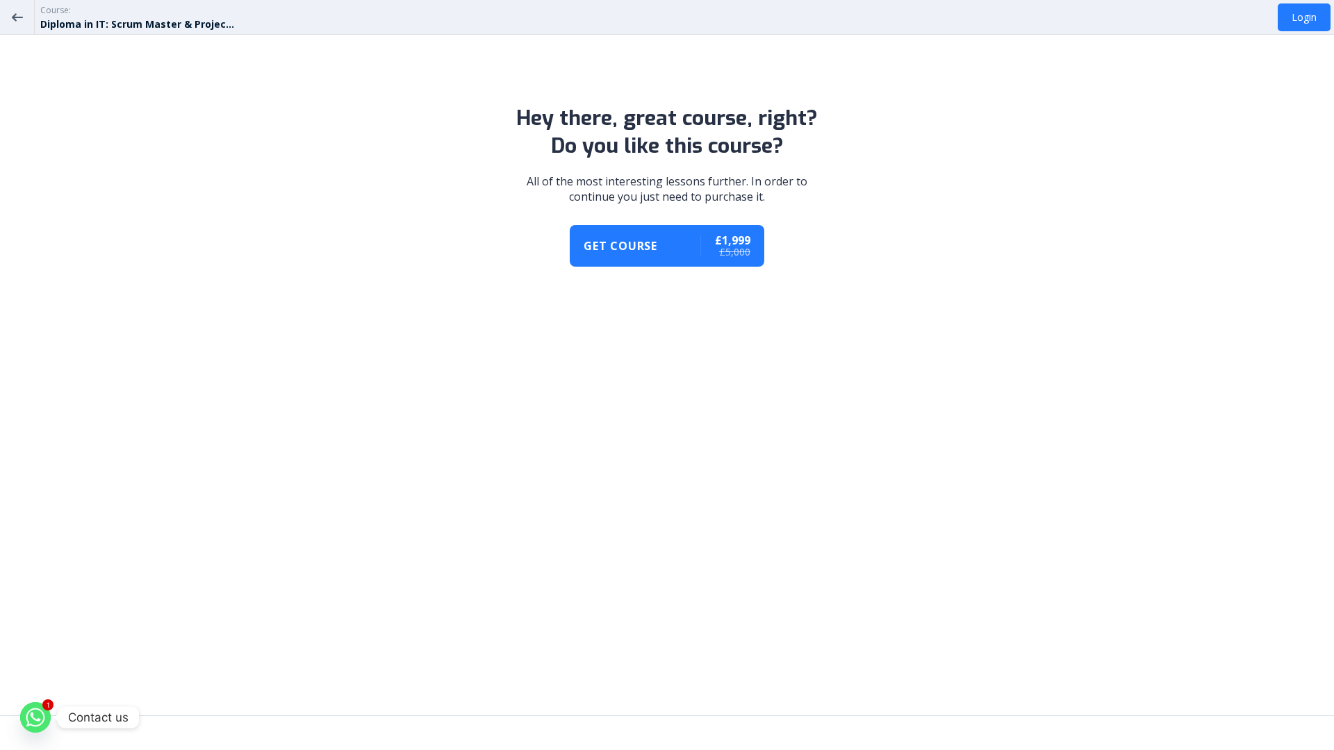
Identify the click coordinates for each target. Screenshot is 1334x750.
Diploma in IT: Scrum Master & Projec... (137, 24)
